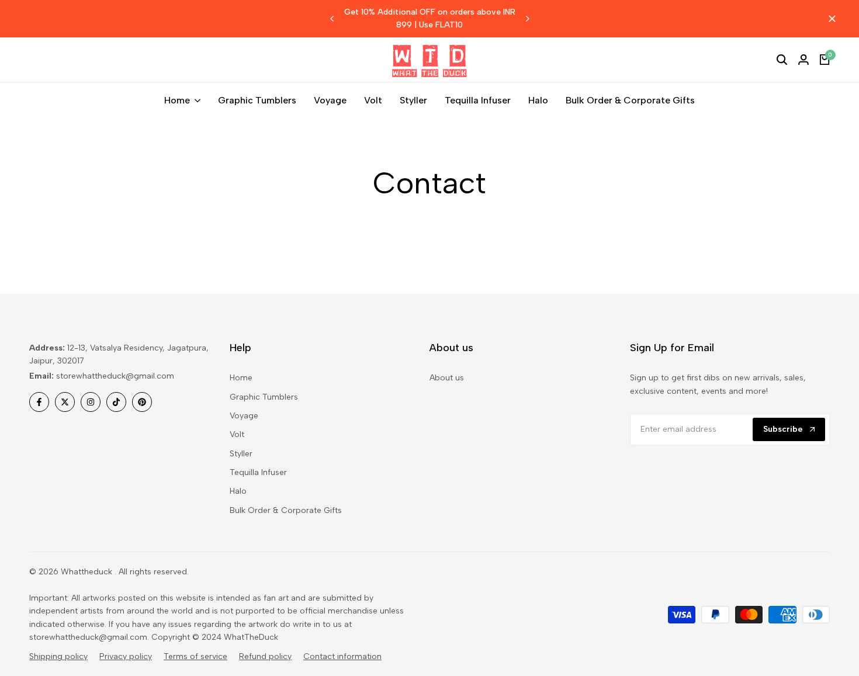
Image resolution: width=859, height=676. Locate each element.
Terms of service (195, 656)
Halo (238, 491)
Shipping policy (58, 656)
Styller (241, 454)
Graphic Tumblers (264, 397)
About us (447, 378)
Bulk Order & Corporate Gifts (286, 510)
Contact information (342, 656)
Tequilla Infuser (258, 472)
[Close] (830, 19)
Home (241, 378)
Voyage (244, 416)
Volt (237, 434)
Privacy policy (125, 656)
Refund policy (265, 656)
